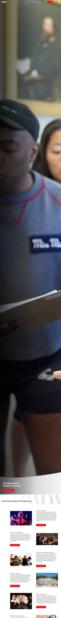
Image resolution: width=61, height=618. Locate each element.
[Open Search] (58, 2)
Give (55, 2)
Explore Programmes (8, 490)
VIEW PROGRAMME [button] (41, 525)
